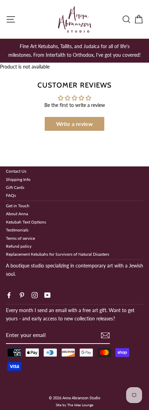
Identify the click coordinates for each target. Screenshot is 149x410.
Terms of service (20, 238)
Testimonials (17, 230)
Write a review (74, 123)
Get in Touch (17, 205)
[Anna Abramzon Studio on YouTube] (47, 294)
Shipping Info (18, 179)
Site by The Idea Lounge (74, 405)
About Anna (17, 213)
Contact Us (16, 171)
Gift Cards (15, 187)
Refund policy (19, 246)
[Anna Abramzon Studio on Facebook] (9, 294)
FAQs (11, 195)
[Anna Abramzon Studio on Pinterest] (22, 294)
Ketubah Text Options (26, 222)
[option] (74, 50)
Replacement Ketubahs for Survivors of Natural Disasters (57, 254)
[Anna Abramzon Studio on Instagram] (35, 294)
